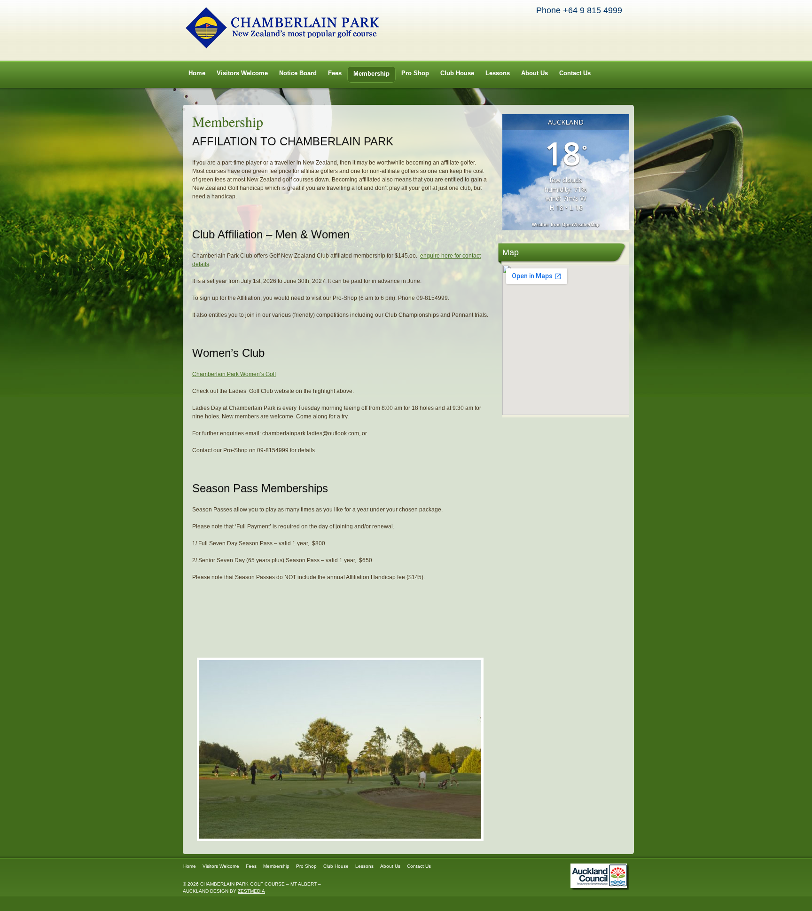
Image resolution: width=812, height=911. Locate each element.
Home (196, 73)
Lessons (497, 73)
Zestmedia (251, 891)
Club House (457, 73)
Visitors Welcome (242, 73)
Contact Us (575, 73)
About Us (534, 73)
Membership (371, 73)
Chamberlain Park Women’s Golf (234, 374)
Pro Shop (415, 73)
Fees (335, 73)
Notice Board (298, 73)
